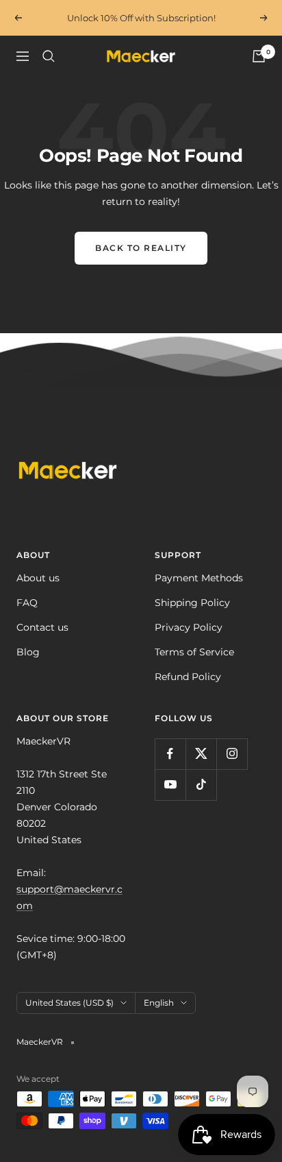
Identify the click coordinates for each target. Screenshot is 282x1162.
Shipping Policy (192, 602)
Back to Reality (141, 248)
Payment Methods (199, 578)
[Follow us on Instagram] (231, 753)
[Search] (48, 56)
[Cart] (259, 56)
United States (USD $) (69, 1002)
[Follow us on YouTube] (170, 784)
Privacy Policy (188, 627)
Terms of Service (194, 652)
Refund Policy (188, 676)
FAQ (27, 602)
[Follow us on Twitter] (200, 753)
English (159, 1002)
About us (38, 578)
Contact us (42, 627)
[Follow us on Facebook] (170, 753)
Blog (28, 652)
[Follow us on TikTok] (200, 784)
